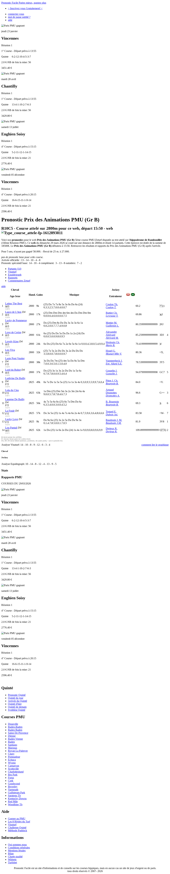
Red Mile (13, 801)
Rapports (12, 277)
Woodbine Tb (15, 804)
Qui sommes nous (17, 844)
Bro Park (12, 774)
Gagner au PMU (16, 818)
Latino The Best (13, 303)
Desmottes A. (113, 395)
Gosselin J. (111, 370)
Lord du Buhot (13, 369)
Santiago (12, 744)
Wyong (12, 762)
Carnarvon (13, 765)
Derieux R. (111, 428)
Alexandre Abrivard (111, 333)
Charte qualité (15, 856)
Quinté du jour (15, 698)
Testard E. (111, 411)
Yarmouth (13, 789)
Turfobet (12, 862)
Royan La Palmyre (18, 750)
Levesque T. (112, 315)
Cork (10, 780)
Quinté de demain (17, 706)
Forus (11, 777)
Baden (11, 741)
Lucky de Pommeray (16, 320)
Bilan (11, 853)
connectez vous (16, 14)
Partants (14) (14, 268)
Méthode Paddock (17, 830)
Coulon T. (111, 307)
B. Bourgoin (112, 401)
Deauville (13, 724)
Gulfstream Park (16, 792)
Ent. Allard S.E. (114, 363)
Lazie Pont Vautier (15, 358)
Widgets (12, 859)
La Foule (10, 410)
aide (10, 20)
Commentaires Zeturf (19, 280)
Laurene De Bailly (15, 399)
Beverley (12, 786)
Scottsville (13, 768)
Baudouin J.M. (113, 423)
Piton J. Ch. (112, 380)
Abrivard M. (112, 337)
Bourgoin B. (112, 383)
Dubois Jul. (112, 414)
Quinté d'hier (15, 703)
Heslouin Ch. (113, 342)
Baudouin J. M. (114, 420)
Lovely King (12, 341)
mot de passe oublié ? (19, 17)
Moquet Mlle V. (114, 353)
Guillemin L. (112, 325)
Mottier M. (111, 322)
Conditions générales (19, 847)
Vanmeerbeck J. (114, 360)
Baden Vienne (15, 738)
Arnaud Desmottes (111, 391)
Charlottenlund (16, 771)
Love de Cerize (13, 332)
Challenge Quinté (17, 827)
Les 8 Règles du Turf (19, 821)
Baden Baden (15, 729)
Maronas (12, 747)
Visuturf (12, 271)
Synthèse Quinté (16, 709)
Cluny (11, 753)
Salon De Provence (18, 732)
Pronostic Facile (23, 2)
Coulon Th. (112, 304)
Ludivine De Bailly (15, 378)
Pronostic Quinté (17, 695)
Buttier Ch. (111, 312)
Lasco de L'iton (13, 312)
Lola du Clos (12, 390)
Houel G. (111, 350)
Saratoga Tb (14, 795)
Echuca (12, 759)
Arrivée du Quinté (17, 700)
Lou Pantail (11, 427)
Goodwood (14, 783)
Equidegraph (14, 274)
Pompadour (14, 756)
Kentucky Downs (17, 798)
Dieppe (12, 735)
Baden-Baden (15, 727)
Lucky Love (11, 419)
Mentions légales (17, 850)
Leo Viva (10, 350)
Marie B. (110, 345)
